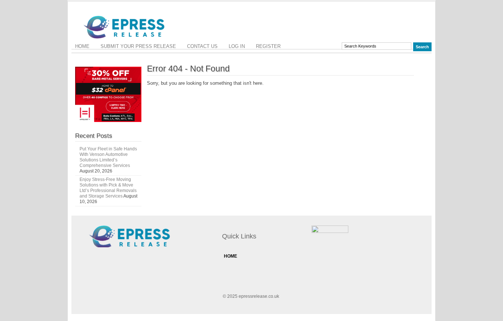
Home (82, 46)
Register (268, 46)
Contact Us (202, 46)
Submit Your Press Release (138, 46)
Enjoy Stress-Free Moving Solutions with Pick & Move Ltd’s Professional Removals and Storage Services (108, 188)
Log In (237, 46)
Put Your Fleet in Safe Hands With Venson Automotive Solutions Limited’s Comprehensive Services (108, 157)
